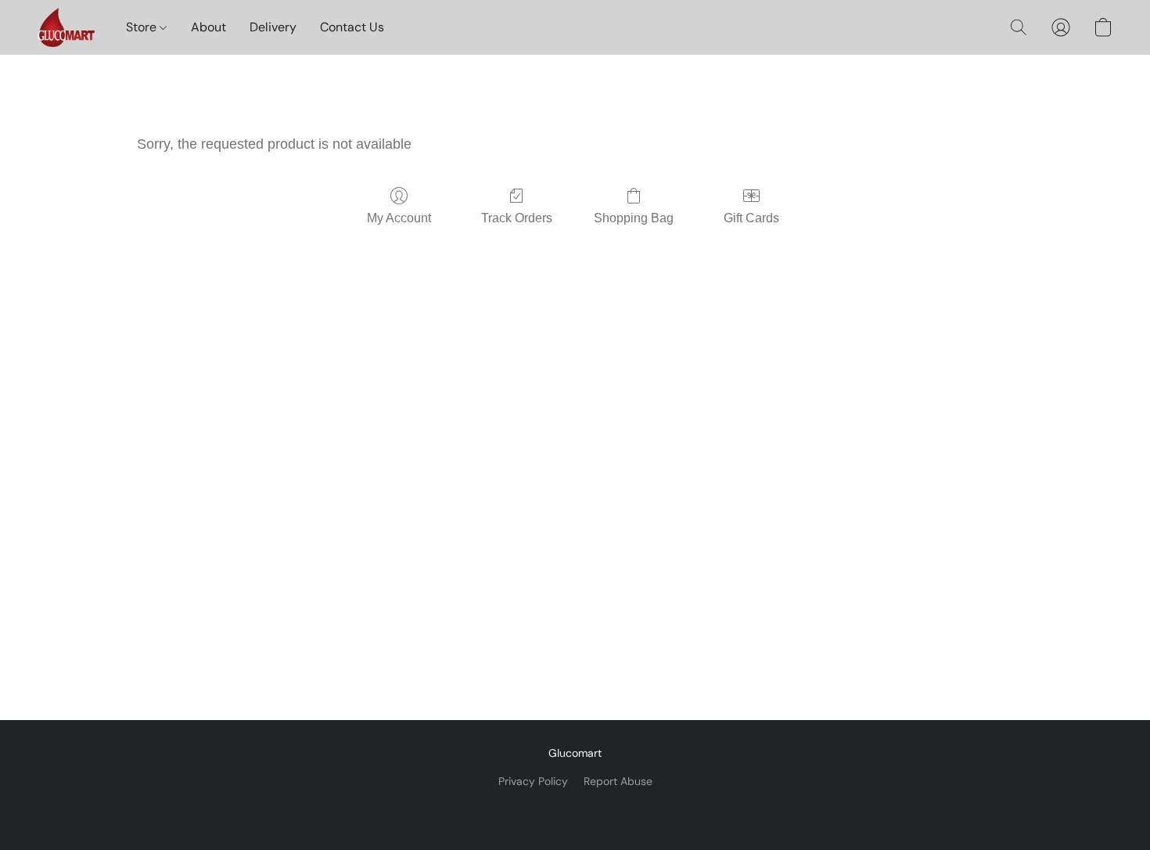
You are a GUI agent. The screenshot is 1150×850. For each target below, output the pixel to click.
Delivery (273, 27)
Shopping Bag (634, 218)
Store (143, 27)
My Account (399, 218)
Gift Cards (751, 218)
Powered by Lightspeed (575, 808)
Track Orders (516, 218)
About (208, 27)
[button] (66, 27)
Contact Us (352, 27)
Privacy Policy (533, 781)
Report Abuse (618, 781)
